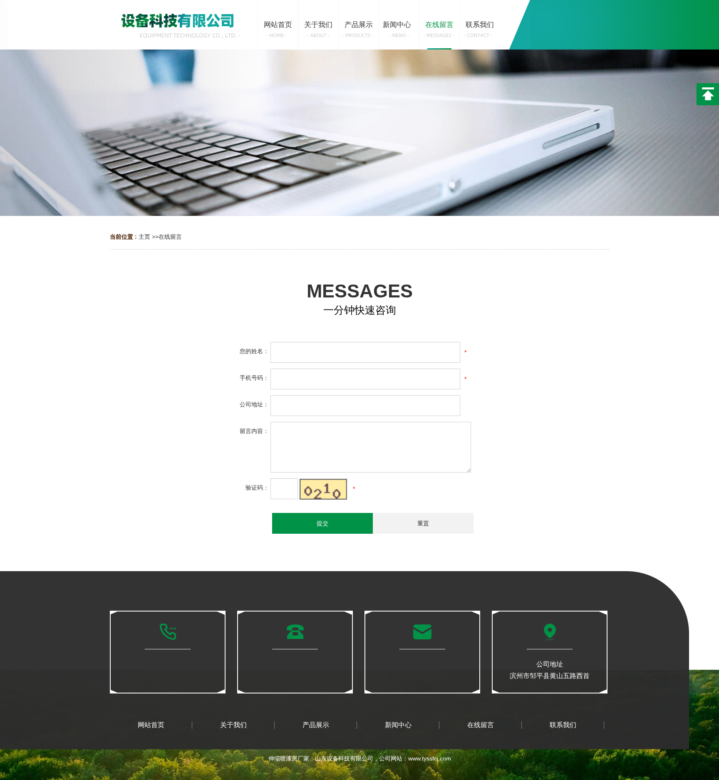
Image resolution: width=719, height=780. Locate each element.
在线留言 (170, 236)
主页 (144, 236)
